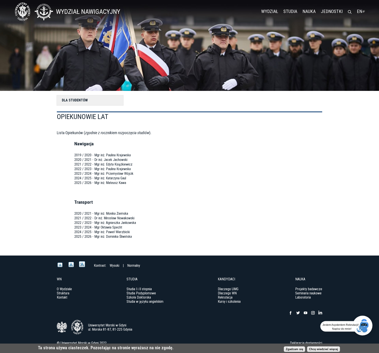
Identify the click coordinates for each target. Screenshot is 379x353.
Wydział (269, 11)
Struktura (63, 293)
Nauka (309, 11)
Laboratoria (303, 297)
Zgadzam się (294, 349)
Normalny (133, 265)
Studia (290, 11)
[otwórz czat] (362, 325)
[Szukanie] (350, 12)
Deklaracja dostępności (306, 343)
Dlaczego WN (227, 293)
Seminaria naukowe (308, 293)
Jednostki (332, 11)
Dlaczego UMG (228, 289)
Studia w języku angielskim (145, 301)
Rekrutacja (225, 297)
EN (361, 11)
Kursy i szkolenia (229, 301)
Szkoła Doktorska (139, 297)
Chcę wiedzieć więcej (323, 349)
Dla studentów (75, 100)
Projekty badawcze (308, 289)
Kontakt (62, 297)
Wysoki (114, 265)
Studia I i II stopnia (139, 289)
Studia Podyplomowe (141, 293)
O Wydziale (64, 289)
